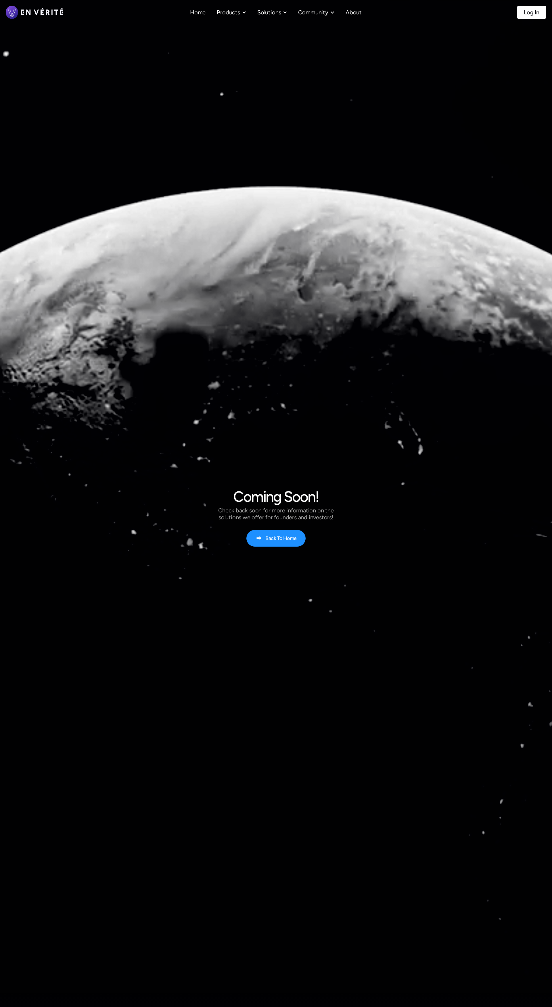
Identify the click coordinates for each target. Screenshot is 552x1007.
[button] (231, 12)
